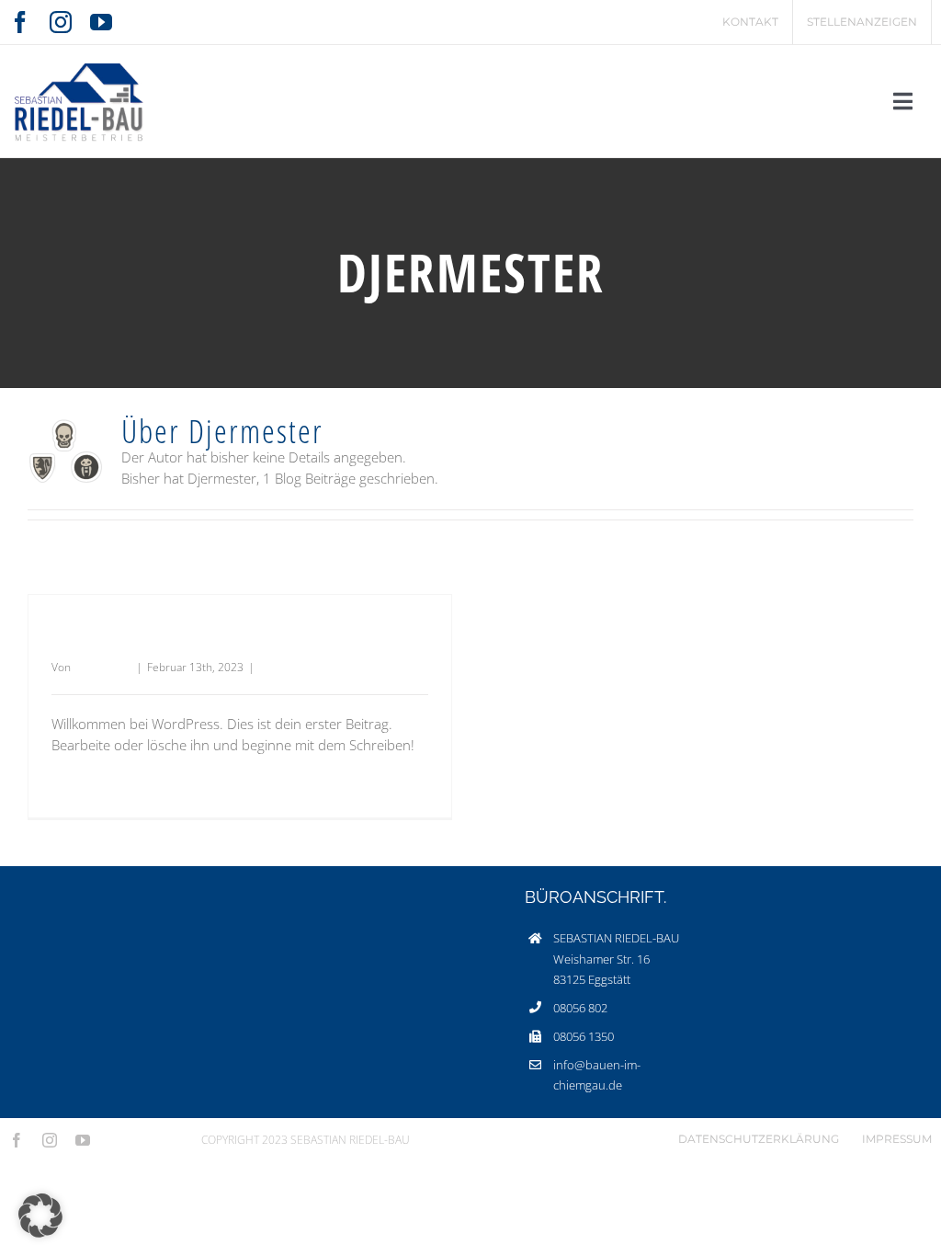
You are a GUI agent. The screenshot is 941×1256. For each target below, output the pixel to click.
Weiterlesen (82, 786)
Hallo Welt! (110, 638)
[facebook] (20, 22)
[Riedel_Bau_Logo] (78, 59)
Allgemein (284, 667)
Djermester (102, 667)
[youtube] (101, 22)
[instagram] (61, 22)
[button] (40, 1215)
